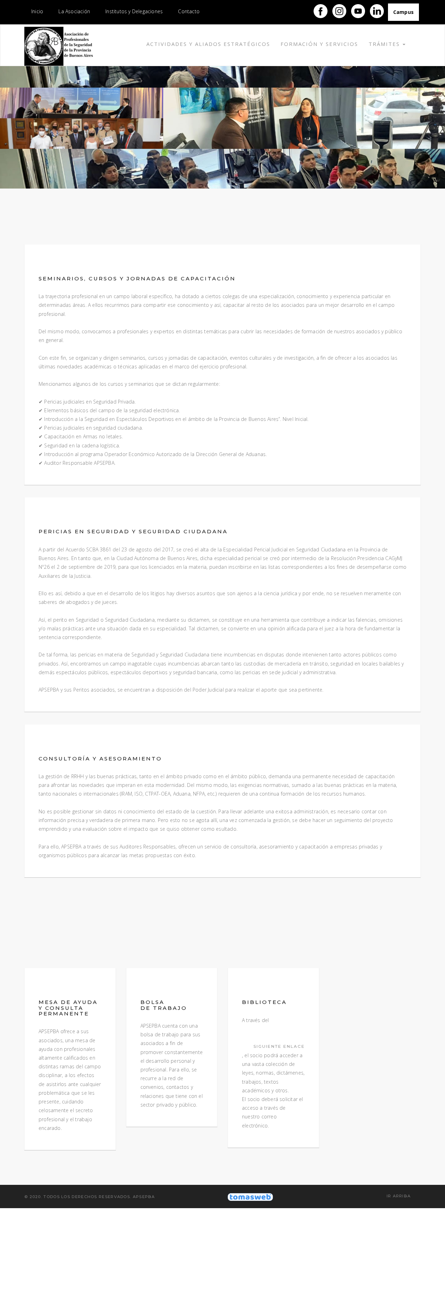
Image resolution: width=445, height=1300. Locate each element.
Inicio (37, 11)
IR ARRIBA (399, 1196)
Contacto (189, 11)
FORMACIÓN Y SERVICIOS (319, 43)
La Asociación (74, 11)
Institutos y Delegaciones (134, 11)
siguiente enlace (279, 1046)
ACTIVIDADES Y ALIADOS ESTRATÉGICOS (208, 43)
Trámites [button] (385, 43)
